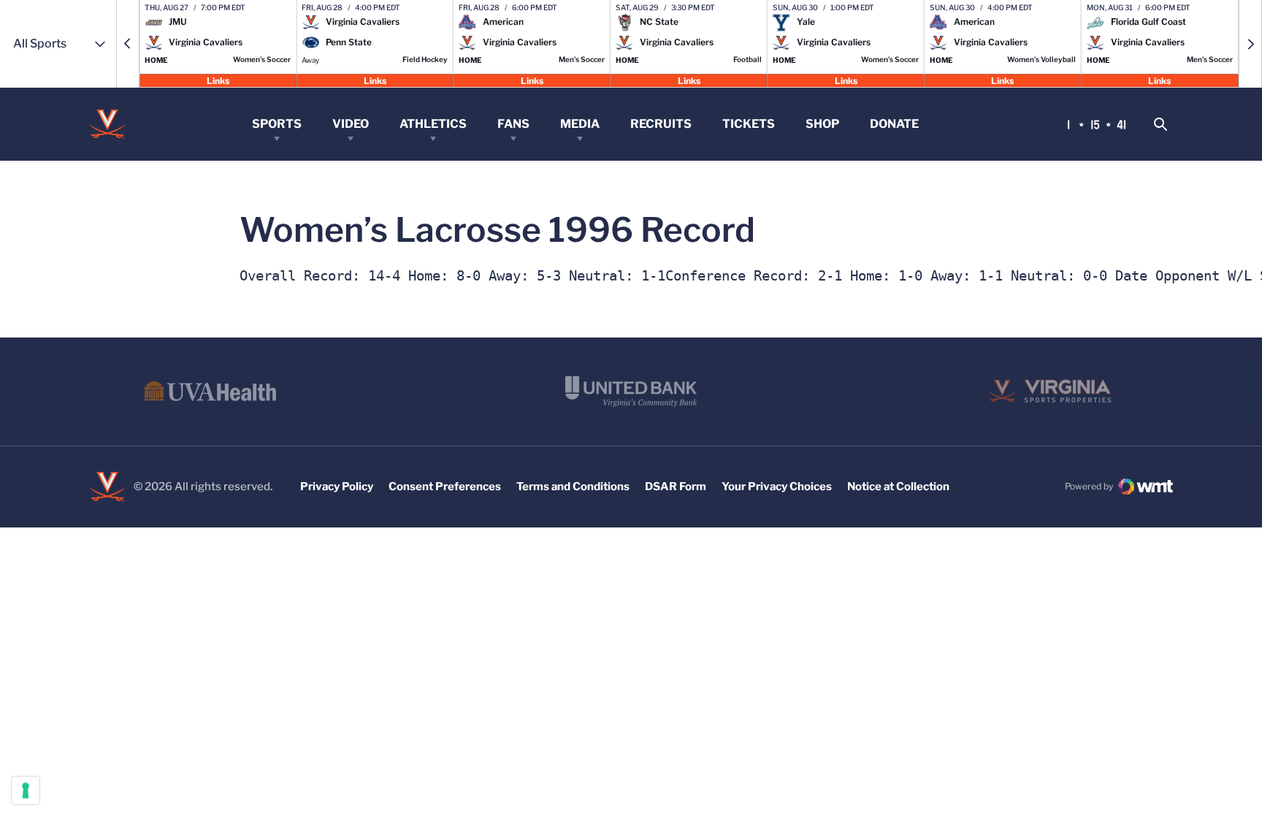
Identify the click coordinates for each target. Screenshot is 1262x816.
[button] (127, 44)
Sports (277, 124)
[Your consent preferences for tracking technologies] (25, 790)
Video (350, 124)
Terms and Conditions (573, 486)
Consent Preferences (445, 486)
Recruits (661, 124)
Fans (513, 124)
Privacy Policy (336, 486)
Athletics (433, 124)
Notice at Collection (898, 486)
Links (218, 80)
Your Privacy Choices (777, 486)
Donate (894, 124)
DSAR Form (675, 486)
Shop (822, 124)
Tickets (748, 124)
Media (580, 124)
